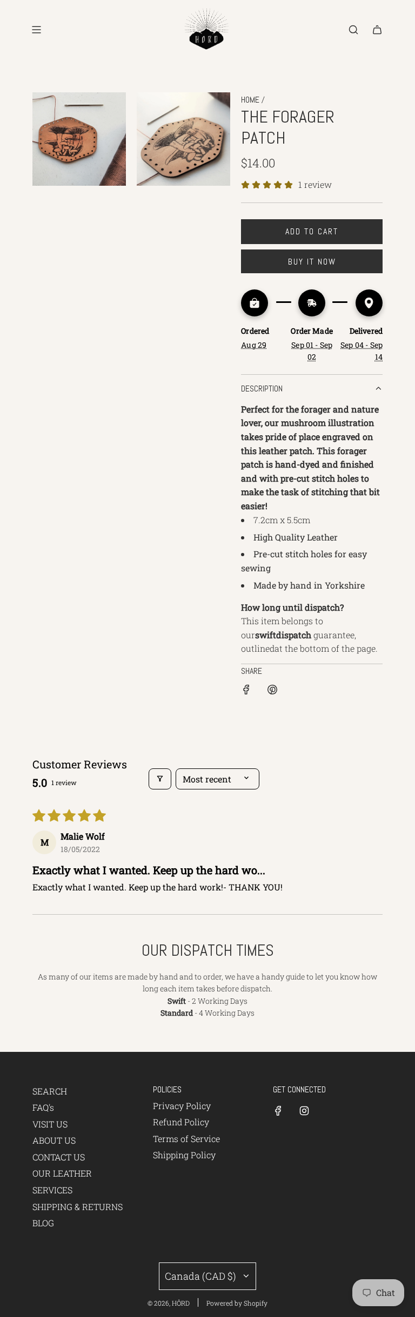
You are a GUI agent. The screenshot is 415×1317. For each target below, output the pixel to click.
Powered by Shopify (236, 1303)
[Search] (353, 30)
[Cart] (377, 30)
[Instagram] (304, 1111)
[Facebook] (278, 1111)
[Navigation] (36, 30)
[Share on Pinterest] (272, 691)
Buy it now (312, 261)
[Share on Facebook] (246, 691)
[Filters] (160, 778)
